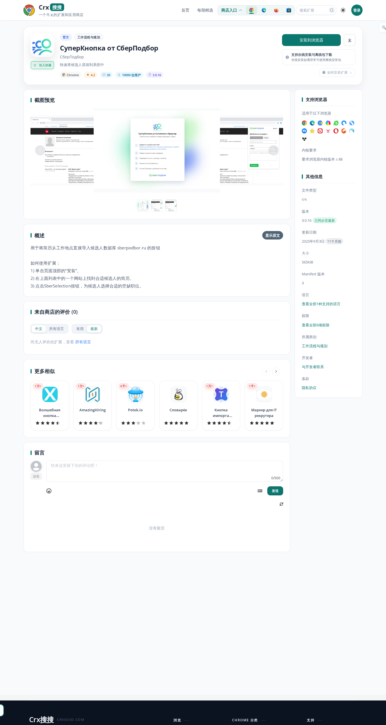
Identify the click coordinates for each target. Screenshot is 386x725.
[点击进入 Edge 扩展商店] (264, 10)
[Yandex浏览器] (328, 130)
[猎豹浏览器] (343, 130)
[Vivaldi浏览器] (320, 130)
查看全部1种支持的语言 (321, 304)
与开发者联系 (313, 366)
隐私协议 (309, 387)
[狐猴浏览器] (304, 138)
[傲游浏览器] (304, 130)
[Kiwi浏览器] (351, 130)
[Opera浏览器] (336, 130)
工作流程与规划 (88, 37)
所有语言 (83, 341)
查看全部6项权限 (315, 325)
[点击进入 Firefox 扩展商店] (276, 10)
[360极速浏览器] (328, 123)
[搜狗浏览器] (351, 123)
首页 (185, 10)
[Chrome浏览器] (304, 123)
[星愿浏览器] (312, 130)
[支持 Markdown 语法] (260, 491)
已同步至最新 (325, 220)
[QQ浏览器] (343, 123)
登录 (357, 10)
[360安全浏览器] (336, 123)
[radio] (39, 328)
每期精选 (205, 10)
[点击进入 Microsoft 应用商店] (288, 10)
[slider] (49, 423)
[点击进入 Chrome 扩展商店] (251, 10)
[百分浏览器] (320, 123)
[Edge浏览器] (312, 123)
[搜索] (332, 10)
